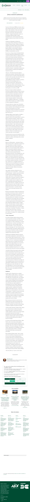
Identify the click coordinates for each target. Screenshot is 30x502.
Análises (13, 394)
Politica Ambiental (27, 9)
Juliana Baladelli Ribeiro (15, 405)
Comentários (15, 354)
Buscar (21, 1)
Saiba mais (2, 495)
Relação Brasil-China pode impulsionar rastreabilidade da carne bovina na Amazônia (26, 430)
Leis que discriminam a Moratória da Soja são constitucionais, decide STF (26, 434)
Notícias (14, 5)
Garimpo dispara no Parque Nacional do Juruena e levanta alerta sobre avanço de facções (3, 434)
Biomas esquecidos (18, 426)
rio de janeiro (10, 415)
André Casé (5, 408)
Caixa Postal (17, 415)
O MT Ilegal (17, 421)
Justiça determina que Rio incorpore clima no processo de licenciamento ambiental (11, 429)
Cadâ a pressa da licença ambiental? (18, 424)
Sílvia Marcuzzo (9, 358)
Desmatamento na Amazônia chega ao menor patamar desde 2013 (25, 398)
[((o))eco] (6, 5)
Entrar (2, 500)
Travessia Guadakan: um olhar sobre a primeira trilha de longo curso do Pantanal (4, 424)
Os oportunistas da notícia (18, 419)
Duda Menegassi (25, 407)
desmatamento (25, 415)
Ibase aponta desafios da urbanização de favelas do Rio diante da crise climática (11, 419)
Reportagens (18, 5)
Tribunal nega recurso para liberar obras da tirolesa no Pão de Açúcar (11, 424)
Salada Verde (22, 5)
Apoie (28, 1)
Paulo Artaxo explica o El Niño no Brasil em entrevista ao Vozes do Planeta (5, 399)
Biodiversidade (19, 9)
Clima (23, 9)
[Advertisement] (15, 447)
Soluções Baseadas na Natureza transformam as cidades (15, 398)
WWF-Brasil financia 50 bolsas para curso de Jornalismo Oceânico (4, 429)
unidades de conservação (2, 415)
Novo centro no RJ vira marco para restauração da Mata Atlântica (11, 434)
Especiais (25, 5)
